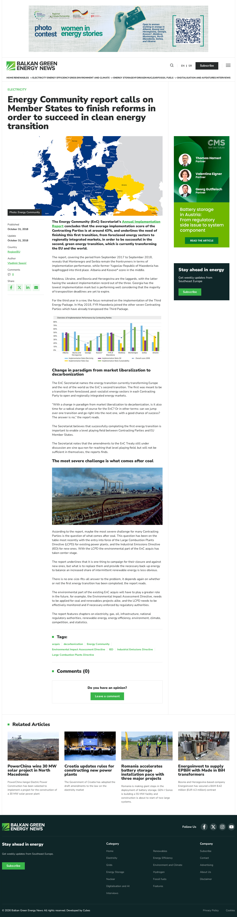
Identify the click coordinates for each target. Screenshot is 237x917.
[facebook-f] (204, 826)
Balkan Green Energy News (27, 910)
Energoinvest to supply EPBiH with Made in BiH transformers (201, 770)
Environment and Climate (93, 77)
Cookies (230, 910)
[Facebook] (11, 287)
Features (210, 77)
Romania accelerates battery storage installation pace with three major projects (142, 772)
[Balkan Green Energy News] (31, 65)
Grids (72, 77)
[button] (171, 66)
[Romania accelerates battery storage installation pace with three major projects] (147, 746)
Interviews (223, 77)
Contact (204, 858)
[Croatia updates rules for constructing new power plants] (90, 746)
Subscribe (207, 66)
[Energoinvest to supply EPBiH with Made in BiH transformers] (203, 746)
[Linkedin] (27, 287)
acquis (56, 644)
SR (190, 66)
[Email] (36, 287)
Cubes (86, 910)
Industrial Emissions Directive (135, 649)
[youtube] (231, 826)
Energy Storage (123, 77)
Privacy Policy (211, 910)
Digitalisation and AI (190, 77)
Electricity (39, 77)
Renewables (21, 77)
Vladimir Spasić (17, 263)
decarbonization (73, 644)
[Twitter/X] (19, 287)
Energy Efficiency (58, 77)
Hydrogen (140, 77)
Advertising (206, 865)
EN (182, 66)
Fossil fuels (165, 77)
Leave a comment (107, 696)
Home (9, 77)
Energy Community (98, 644)
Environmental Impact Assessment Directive (78, 649)
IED (111, 649)
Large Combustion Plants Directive (73, 655)
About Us (205, 872)
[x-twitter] (213, 826)
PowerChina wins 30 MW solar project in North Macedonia (32, 770)
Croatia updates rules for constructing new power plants (89, 770)
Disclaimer (206, 879)
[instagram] (222, 826)
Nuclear (152, 77)
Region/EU (14, 252)
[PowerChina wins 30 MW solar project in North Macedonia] (33, 746)
